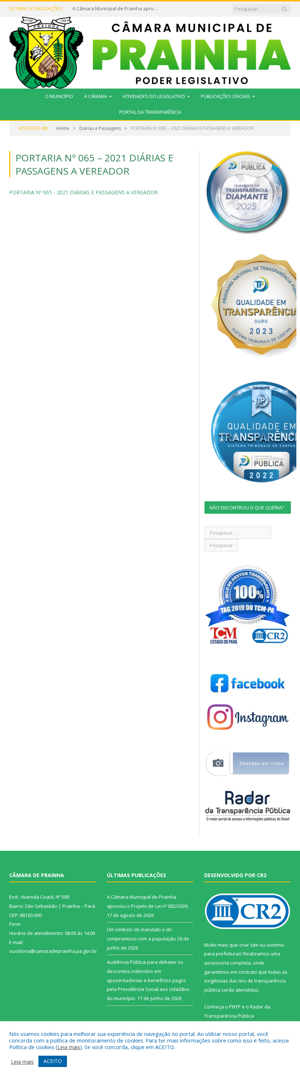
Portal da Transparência (150, 112)
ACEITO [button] (53, 1061)
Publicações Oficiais (225, 96)
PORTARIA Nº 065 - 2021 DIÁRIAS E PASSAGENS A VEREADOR (83, 192)
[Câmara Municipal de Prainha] (150, 51)
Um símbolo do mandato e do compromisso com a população (116, 8)
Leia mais (68, 1047)
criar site (248, 945)
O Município (59, 96)
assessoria (216, 962)
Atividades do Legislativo (154, 96)
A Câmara (95, 96)
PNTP (235, 1006)
